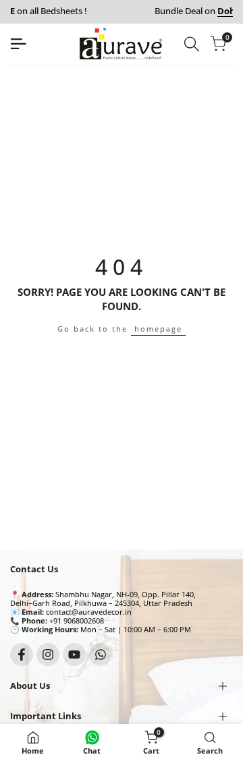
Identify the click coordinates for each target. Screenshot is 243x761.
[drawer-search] (191, 44)
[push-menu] (18, 43)
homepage (158, 329)
